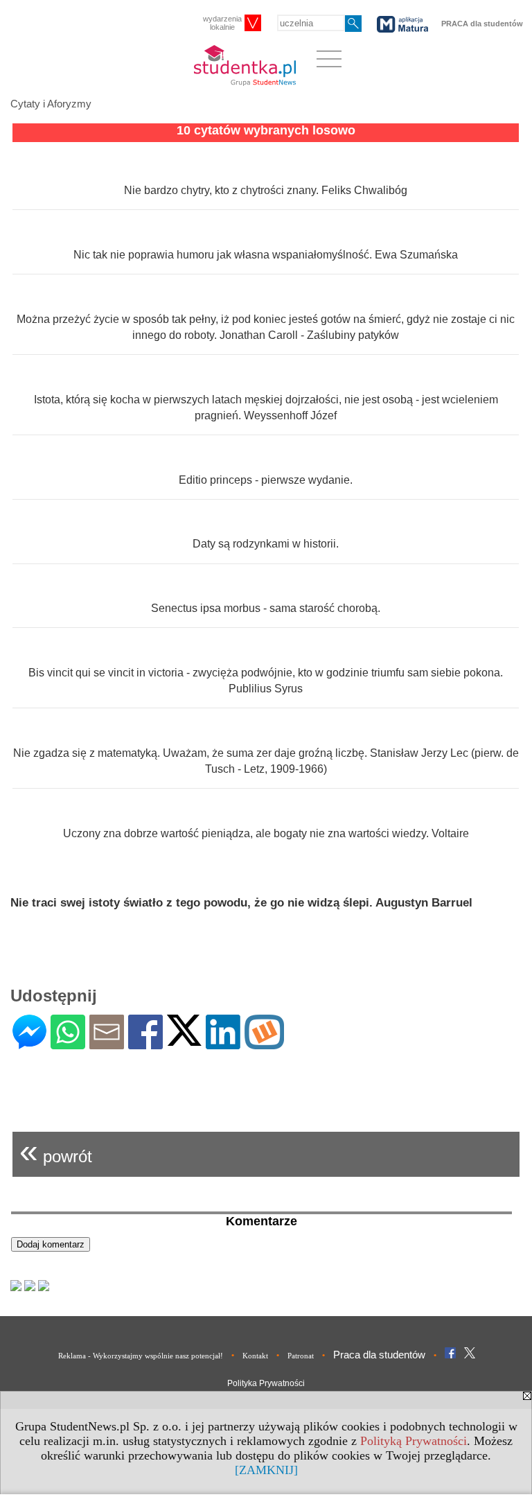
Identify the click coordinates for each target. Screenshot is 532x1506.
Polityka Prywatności (266, 1383)
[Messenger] (29, 1043)
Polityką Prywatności (413, 1441)
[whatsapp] (68, 1043)
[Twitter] (184, 1040)
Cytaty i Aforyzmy (50, 104)
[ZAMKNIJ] (266, 1470)
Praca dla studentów (379, 1354)
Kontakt (255, 1355)
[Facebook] (145, 1043)
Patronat (300, 1355)
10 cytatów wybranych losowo (266, 130)
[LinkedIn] (223, 1043)
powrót (55, 1150)
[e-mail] (106, 1043)
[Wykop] (264, 1043)
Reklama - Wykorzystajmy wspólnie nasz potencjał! (140, 1355)
